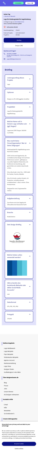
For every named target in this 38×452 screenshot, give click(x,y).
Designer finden (9, 369)
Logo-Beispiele (8, 351)
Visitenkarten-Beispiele (11, 357)
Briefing (19, 40)
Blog (5, 383)
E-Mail (6, 404)
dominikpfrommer (19, 22)
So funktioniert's (9, 413)
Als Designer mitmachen (11, 395)
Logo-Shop (7, 366)
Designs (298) (19, 45)
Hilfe (5, 407)
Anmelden (18, 3)
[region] (19, 437)
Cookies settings (19, 448)
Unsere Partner (8, 392)
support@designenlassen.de (14, 59)
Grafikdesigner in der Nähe (12, 372)
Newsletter (7, 410)
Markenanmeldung (10, 363)
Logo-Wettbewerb (9, 348)
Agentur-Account (9, 360)
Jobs (5, 389)
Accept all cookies (19, 444)
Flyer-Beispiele (8, 354)
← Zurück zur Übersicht (9, 16)
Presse (6, 386)
